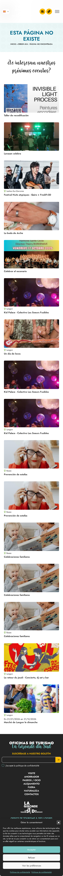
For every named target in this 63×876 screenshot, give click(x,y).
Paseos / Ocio (32, 780)
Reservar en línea (49, 11)
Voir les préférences (31, 865)
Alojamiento (31, 783)
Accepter (31, 849)
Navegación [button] (57, 11)
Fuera (31, 787)
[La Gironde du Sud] (23, 11)
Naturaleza (31, 790)
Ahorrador (31, 776)
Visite (31, 773)
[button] (58, 822)
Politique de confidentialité (20, 872)
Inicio (13, 44)
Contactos (31, 794)
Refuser (31, 857)
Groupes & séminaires (42, 11)
